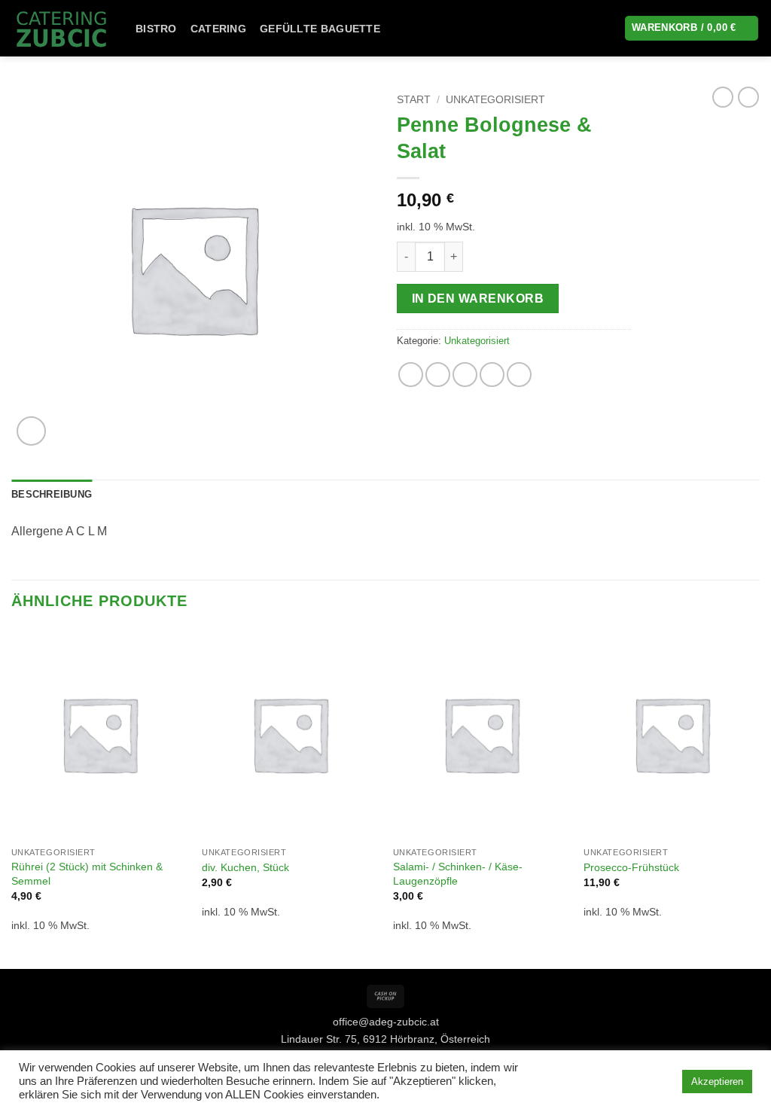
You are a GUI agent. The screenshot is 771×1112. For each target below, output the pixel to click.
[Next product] (722, 97)
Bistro (156, 29)
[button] (31, 431)
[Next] (759, 797)
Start (414, 99)
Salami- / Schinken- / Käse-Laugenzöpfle (458, 874)
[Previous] (12, 797)
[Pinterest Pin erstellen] (492, 374)
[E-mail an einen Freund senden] (465, 374)
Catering (218, 29)
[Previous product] (748, 97)
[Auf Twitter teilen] (437, 374)
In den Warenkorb (478, 298)
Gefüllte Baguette (320, 29)
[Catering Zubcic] (62, 28)
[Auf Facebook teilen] (410, 374)
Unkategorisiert (495, 99)
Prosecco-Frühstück (631, 867)
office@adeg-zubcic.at (386, 1022)
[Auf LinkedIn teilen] (519, 374)
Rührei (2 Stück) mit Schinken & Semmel (87, 874)
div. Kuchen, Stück (245, 867)
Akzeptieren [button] (717, 1081)
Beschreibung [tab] (51, 494)
